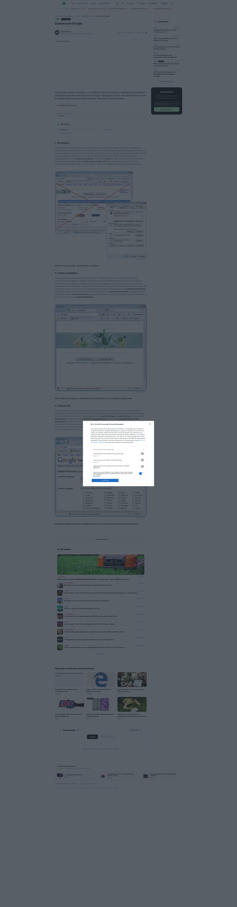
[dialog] (118, 453)
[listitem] (118, 450)
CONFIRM (105, 480)
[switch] (141, 453)
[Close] (150, 424)
